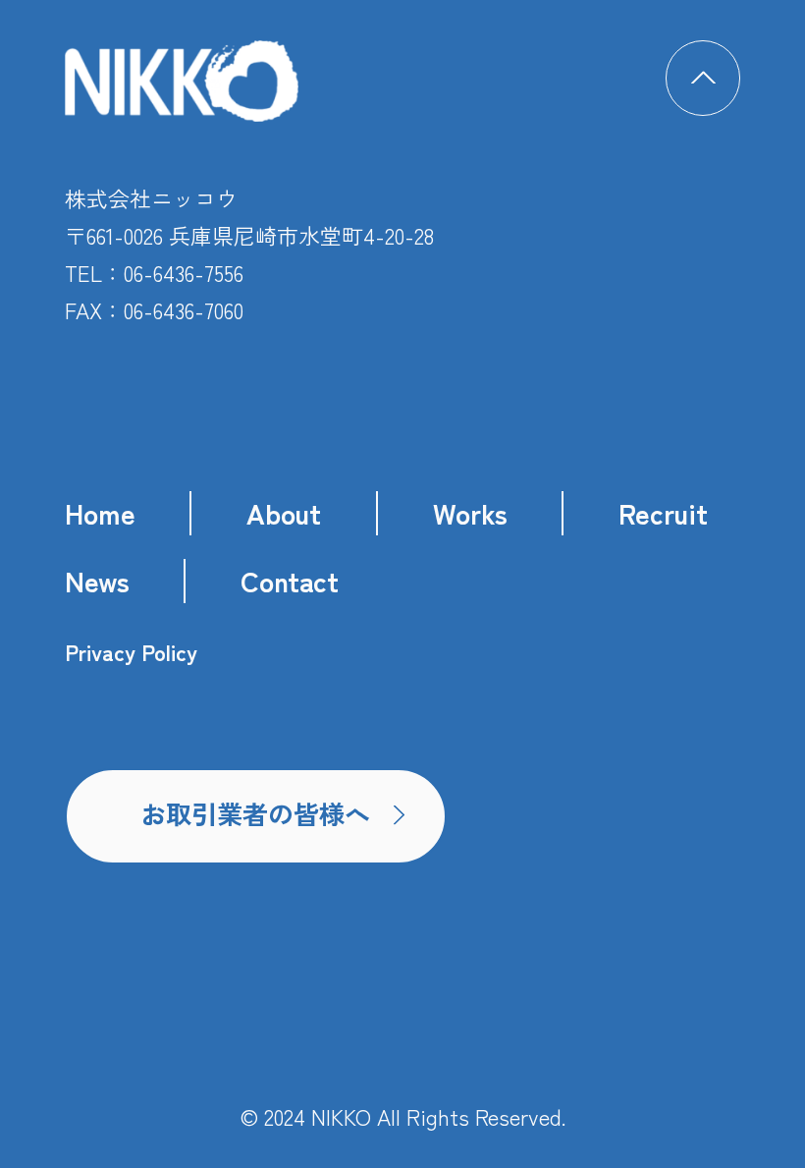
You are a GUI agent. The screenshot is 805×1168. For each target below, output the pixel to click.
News (97, 580)
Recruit (663, 512)
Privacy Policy (131, 652)
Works (470, 512)
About (283, 512)
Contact (290, 580)
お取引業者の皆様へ (255, 813)
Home (100, 512)
